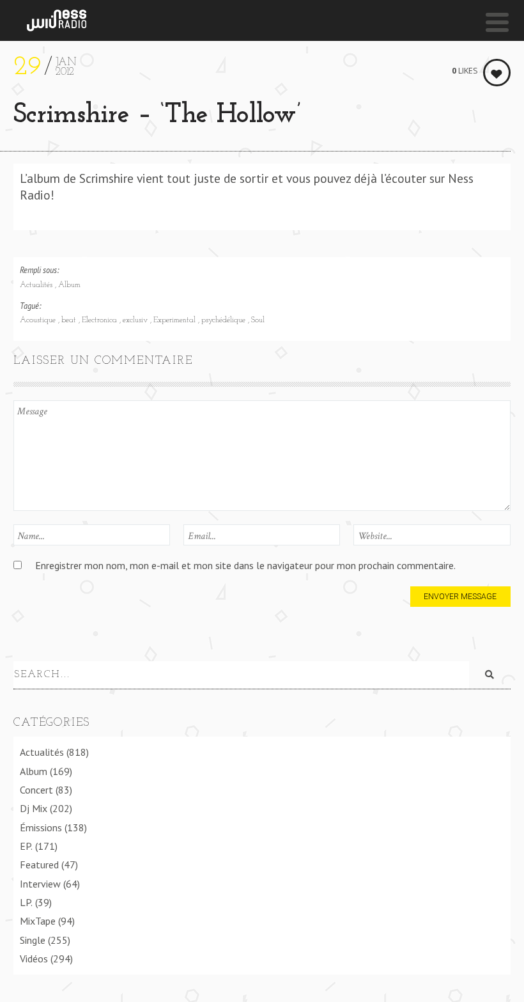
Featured (39, 864)
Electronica (100, 320)
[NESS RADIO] (56, 20)
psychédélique (224, 320)
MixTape (38, 920)
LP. (26, 902)
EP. (26, 846)
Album (69, 285)
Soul (258, 320)
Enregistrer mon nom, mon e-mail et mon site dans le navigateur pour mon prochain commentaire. (245, 565)
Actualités (37, 285)
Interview (40, 883)
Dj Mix (33, 808)
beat (70, 320)
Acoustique (39, 320)
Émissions (41, 827)
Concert (36, 789)
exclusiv (136, 320)
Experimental (175, 320)
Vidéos (34, 958)
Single (32, 940)
